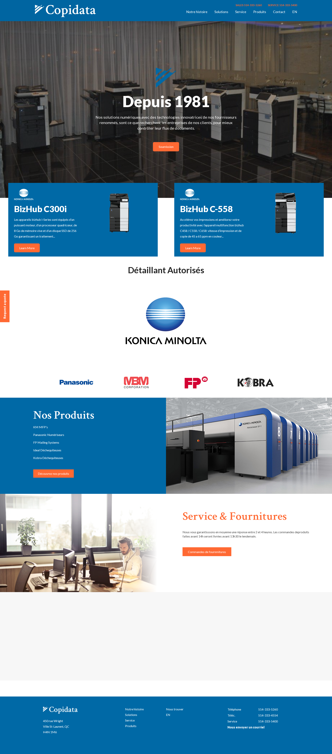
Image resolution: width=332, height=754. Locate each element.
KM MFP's (40, 427)
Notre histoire (197, 12)
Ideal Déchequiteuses (47, 450)
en (294, 12)
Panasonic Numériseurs (48, 435)
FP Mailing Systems (46, 442)
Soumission (166, 146)
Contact (279, 12)
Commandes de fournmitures (207, 551)
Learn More (27, 248)
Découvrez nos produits (53, 473)
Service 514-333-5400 (282, 5)
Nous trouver (174, 709)
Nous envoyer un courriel (246, 727)
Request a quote (5, 306)
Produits (259, 12)
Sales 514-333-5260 (249, 5)
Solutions (221, 12)
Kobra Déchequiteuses (48, 458)
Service (240, 12)
